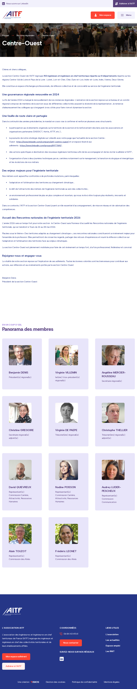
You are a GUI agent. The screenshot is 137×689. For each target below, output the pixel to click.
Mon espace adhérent (16, 656)
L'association (112, 634)
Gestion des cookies (55, 682)
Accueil (5, 35)
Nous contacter (70, 642)
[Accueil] (12, 15)
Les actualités (112, 640)
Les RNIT (110, 651)
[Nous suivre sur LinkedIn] (62, 659)
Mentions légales (111, 682)
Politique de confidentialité (84, 682)
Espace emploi (113, 645)
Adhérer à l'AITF (13, 666)
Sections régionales (25, 35)
